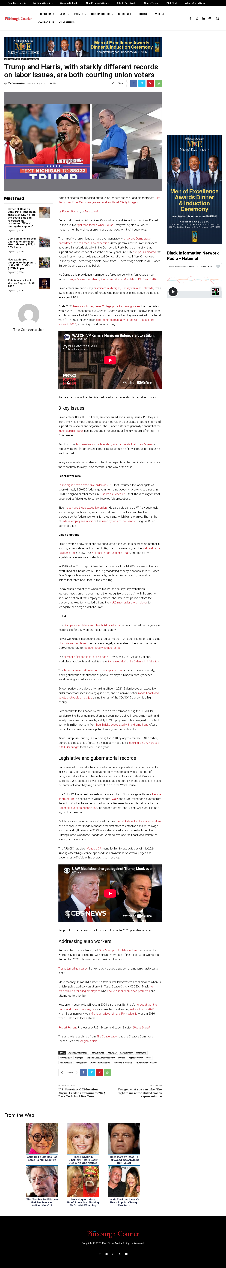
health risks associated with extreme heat (122, 724)
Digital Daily (12, 59)
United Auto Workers (122, 1062)
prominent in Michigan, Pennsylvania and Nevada (123, 288)
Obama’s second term (72, 643)
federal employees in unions (79, 521)
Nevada (121, 1057)
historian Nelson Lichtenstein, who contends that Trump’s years (115, 444)
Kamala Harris (126, 1052)
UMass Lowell (90, 211)
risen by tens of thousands (118, 521)
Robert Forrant (67, 1027)
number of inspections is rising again (86, 657)
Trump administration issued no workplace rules (93, 670)
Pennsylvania (66, 1062)
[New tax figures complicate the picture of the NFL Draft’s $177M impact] (44, 262)
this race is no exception (94, 243)
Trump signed (66, 485)
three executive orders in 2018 (94, 485)
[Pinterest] (150, 83)
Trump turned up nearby (73, 968)
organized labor (136, 1057)
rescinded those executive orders (87, 507)
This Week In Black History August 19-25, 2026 (21, 283)
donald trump (97, 1052)
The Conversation (16, 83)
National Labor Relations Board (111, 553)
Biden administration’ (78, 1052)
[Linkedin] (203, 18)
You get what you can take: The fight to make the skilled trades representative (140, 1093)
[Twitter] (141, 83)
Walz (115, 799)
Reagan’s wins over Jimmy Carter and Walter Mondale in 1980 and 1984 (112, 279)
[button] (217, 18)
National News (30, 59)
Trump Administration (100, 1062)
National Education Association (77, 808)
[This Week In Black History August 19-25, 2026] (44, 283)
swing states (81, 1062)
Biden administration (71, 430)
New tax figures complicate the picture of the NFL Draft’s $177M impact (22, 264)
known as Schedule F (114, 494)
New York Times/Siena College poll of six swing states (106, 306)
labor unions (65, 1057)
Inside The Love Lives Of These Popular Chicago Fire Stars (124, 1202)
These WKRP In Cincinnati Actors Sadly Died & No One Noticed (83, 1159)
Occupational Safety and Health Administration (92, 625)
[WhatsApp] (158, 83)
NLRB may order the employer (128, 602)
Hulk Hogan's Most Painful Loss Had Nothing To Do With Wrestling (83, 1202)
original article (88, 1041)
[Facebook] (190, 18)
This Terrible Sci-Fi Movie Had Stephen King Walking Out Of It (42, 1202)
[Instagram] (196, 18)
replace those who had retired (102, 647)
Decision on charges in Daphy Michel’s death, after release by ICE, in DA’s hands (22, 243)
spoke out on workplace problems (128, 991)
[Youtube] (210, 18)
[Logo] (113, 1234)
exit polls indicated (144, 252)
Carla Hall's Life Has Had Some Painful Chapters (42, 1158)
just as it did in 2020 (142, 1009)
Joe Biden (112, 1052)
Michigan (79, 1057)
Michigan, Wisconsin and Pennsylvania (114, 1013)
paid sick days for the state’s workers (139, 821)
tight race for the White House (95, 225)
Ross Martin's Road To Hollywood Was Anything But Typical (124, 1159)
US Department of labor (145, 1062)
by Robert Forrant (69, 211)
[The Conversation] (28, 314)
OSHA (148, 1057)
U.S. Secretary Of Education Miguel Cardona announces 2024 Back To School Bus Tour (81, 1093)
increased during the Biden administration (133, 661)
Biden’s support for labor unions (118, 950)
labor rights (141, 1052)
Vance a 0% (94, 848)
